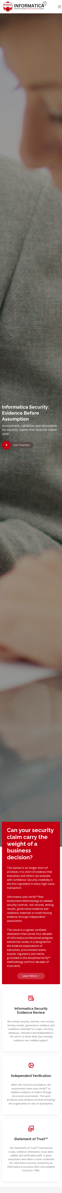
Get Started (21, 445)
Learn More (30, 976)
